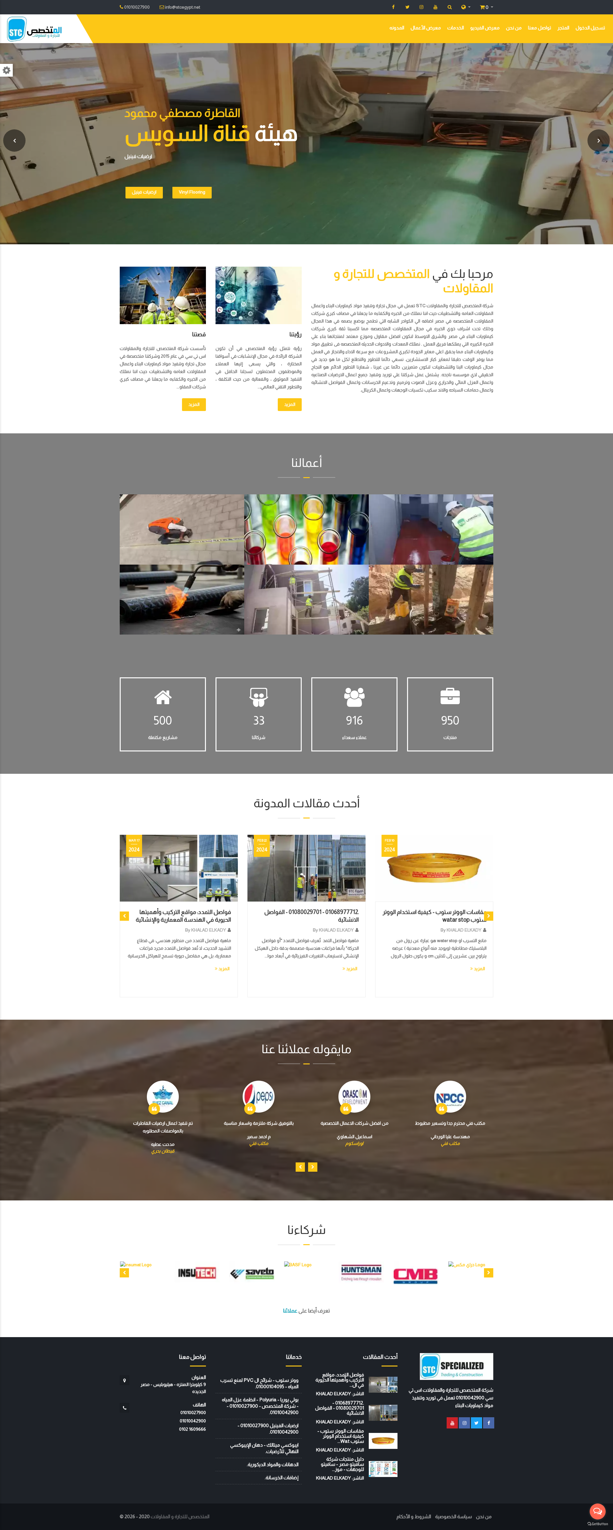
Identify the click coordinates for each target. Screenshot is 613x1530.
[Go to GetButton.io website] (597, 1524)
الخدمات (455, 27)
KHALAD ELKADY (208, 929)
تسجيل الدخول (590, 27)
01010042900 (193, 1420)
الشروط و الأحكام (414, 1516)
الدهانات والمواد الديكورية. (273, 1464)
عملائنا (290, 1311)
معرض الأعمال (426, 27)
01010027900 (193, 1412)
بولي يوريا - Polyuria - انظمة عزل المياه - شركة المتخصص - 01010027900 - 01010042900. (260, 1406)
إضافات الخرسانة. (282, 1477)
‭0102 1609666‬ (192, 1429)
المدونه (397, 27)
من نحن (514, 27)
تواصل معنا (539, 27)
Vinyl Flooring (192, 192)
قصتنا (199, 334)
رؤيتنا (296, 334)
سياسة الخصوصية (453, 1516)
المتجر (563, 27)
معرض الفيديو (485, 27)
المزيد (289, 404)
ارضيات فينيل (144, 192)
